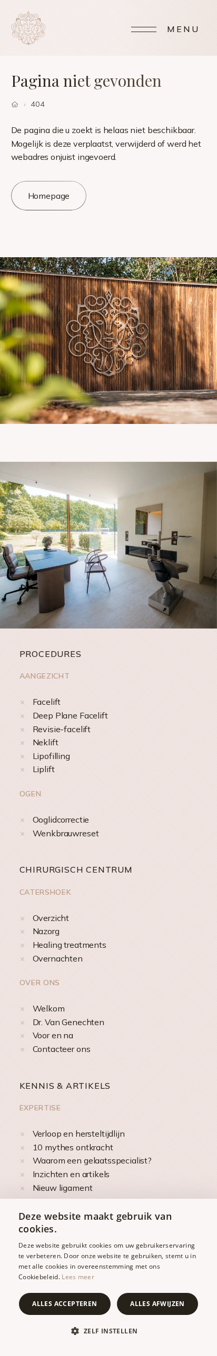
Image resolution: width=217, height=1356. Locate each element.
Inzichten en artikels (71, 1174)
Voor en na (53, 1035)
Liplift (44, 769)
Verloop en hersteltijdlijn (79, 1133)
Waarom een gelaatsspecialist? (92, 1160)
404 (38, 104)
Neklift (45, 742)
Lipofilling (51, 756)
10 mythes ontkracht (73, 1147)
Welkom (49, 1008)
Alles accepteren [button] (64, 1303)
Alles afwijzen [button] (157, 1303)
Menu (183, 29)
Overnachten (58, 958)
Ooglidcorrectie (61, 819)
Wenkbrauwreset (66, 833)
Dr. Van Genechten (68, 1022)
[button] (108, 1331)
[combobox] (204, 1212)
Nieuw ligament (63, 1187)
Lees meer (78, 1276)
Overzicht (51, 918)
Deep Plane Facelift (70, 715)
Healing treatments (69, 944)
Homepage (49, 195)
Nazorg (46, 931)
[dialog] (108, 1277)
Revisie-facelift (62, 729)
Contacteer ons (62, 1049)
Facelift (47, 701)
